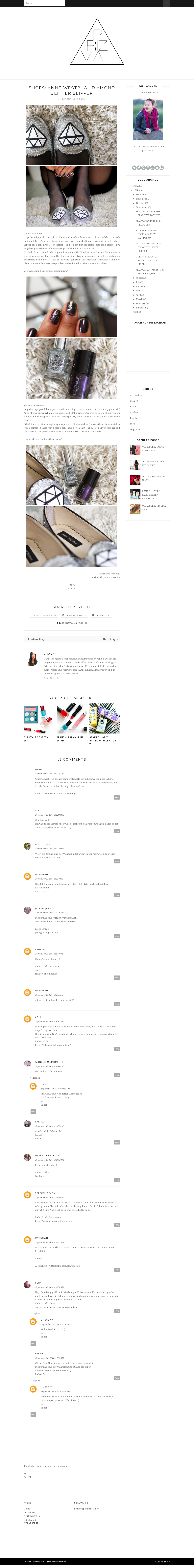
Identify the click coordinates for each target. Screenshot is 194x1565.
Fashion (76, 622)
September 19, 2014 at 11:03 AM (49, 1242)
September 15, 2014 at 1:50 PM (49, 879)
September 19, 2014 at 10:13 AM (49, 1160)
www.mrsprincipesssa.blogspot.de (58, 1307)
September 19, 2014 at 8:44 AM (49, 1066)
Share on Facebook (45, 615)
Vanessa (40, 949)
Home (27, 1508)
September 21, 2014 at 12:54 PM (55, 1324)
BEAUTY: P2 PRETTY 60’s (36, 739)
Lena (38, 1282)
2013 (135, 312)
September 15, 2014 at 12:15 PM (49, 773)
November (141, 198)
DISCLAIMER (30, 1520)
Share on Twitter (76, 615)
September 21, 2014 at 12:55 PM (55, 1088)
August (139, 278)
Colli (38, 1017)
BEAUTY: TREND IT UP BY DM (70, 739)
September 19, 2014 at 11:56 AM (49, 1287)
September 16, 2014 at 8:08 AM (49, 912)
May (138, 290)
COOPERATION (32, 1516)
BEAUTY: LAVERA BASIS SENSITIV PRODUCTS (151, 495)
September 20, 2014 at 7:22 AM (49, 1358)
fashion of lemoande (46, 973)
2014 (135, 190)
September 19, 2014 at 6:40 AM (49, 1021)
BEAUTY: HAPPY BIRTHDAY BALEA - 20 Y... (102, 740)
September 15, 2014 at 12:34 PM (49, 848)
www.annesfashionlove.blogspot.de (88, 241)
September (142, 207)
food (132, 423)
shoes (84, 622)
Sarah (39, 1353)
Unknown (50, 653)
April (138, 295)
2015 (135, 186)
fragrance (135, 429)
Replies (36, 1077)
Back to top (161, 1562)
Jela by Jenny (44, 908)
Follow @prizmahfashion (86, 1508)
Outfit (133, 406)
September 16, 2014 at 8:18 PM (49, 953)
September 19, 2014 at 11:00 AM (49, 1197)
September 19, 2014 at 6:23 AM (49, 995)
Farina (39, 1121)
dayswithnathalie (47, 1155)
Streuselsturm (45, 1193)
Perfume (134, 412)
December (141, 194)
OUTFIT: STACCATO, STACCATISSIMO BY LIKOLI (147, 260)
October (140, 203)
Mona (39, 769)
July (138, 282)
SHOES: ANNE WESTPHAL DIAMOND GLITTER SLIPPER (149, 247)
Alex (38, 810)
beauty (68, 622)
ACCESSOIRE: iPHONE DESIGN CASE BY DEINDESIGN (147, 234)
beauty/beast (44, 844)
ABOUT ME (29, 1512)
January (140, 307)
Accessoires (136, 395)
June (138, 286)
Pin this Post (103, 615)
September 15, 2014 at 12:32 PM (49, 815)
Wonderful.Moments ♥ (50, 1062)
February (140, 303)
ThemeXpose (46, 1561)
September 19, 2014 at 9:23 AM (49, 1126)
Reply (117, 797)
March (139, 299)
